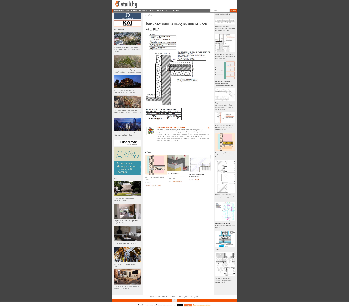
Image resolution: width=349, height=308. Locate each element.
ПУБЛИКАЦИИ (143, 10)
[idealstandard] (127, 19)
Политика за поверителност (158, 297)
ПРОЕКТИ (134, 10)
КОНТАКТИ (176, 10)
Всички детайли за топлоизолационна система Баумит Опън (176, 176)
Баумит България (177, 181)
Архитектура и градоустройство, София (171, 127)
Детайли (148, 15)
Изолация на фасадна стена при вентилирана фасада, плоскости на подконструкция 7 (225, 56)
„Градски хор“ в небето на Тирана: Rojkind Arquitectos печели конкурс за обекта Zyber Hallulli (127, 113)
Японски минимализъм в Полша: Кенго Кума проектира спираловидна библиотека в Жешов (127, 50)
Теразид (197, 180)
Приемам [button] (180, 305)
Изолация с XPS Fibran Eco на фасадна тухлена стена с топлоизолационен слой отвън (224, 83)
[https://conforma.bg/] (127, 145)
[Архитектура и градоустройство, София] (151, 134)
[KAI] (127, 26)
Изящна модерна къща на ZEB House (125, 243)
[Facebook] (208, 128)
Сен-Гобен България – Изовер (153, 185)
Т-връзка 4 (218, 249)
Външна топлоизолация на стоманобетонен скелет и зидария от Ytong (225, 225)
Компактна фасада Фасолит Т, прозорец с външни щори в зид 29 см (224, 197)
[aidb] (127, 174)
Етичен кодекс (183, 297)
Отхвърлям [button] (188, 305)
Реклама (172, 297)
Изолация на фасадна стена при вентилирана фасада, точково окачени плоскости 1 (224, 127)
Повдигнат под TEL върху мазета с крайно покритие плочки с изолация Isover (225, 155)
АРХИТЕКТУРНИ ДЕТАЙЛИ (121, 10)
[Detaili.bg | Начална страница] (126, 4)
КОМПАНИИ (160, 10)
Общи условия (195, 297)
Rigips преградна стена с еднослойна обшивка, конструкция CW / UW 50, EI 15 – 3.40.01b (225, 28)
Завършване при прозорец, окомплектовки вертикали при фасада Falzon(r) (223, 280)
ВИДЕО (152, 10)
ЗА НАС (168, 10)
